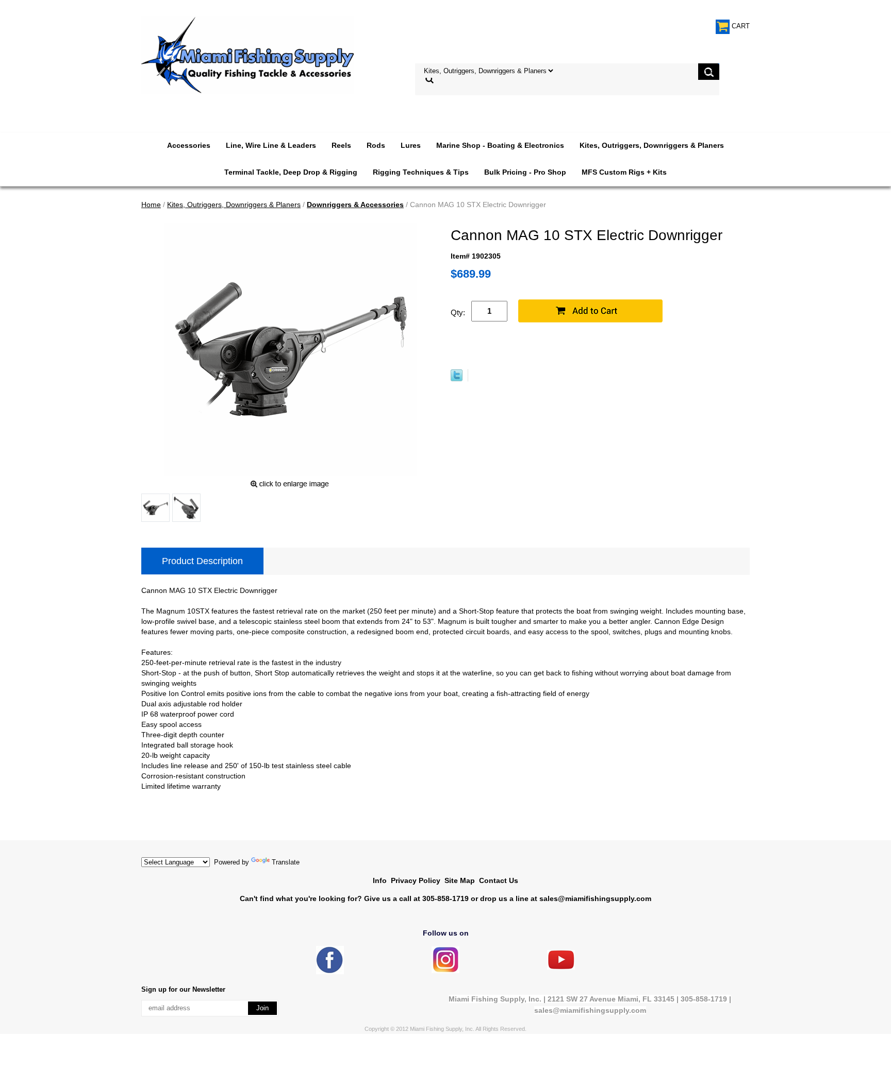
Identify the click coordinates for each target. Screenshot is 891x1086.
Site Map (459, 880)
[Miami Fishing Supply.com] (561, 967)
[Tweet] (457, 379)
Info (380, 880)
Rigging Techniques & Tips (421, 172)
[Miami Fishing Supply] (330, 972)
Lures (411, 145)
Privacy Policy (415, 880)
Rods (376, 145)
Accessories (188, 145)
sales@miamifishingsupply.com (595, 898)
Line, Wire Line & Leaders (271, 145)
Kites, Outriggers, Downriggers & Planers (652, 145)
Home (151, 204)
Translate (286, 862)
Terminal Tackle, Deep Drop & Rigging (290, 172)
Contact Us (498, 880)
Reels (341, 145)
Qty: (458, 312)
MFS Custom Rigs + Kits (624, 172)
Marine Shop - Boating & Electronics (500, 145)
